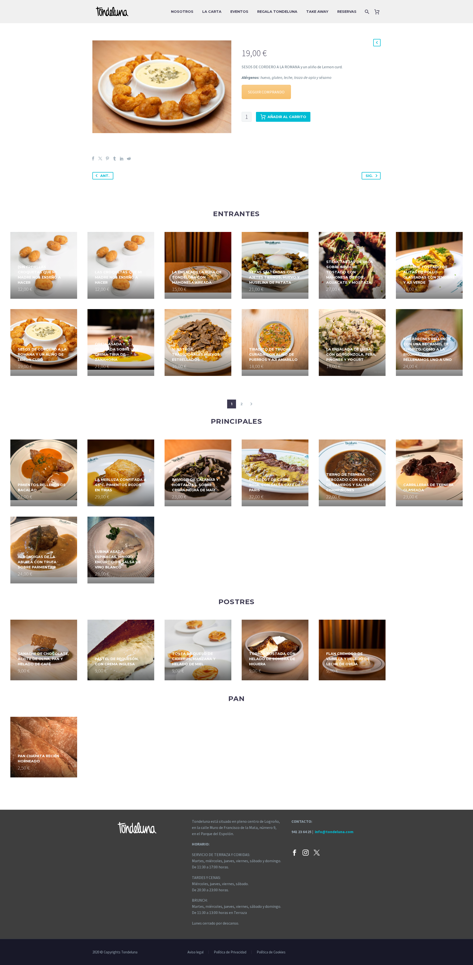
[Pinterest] (107, 158)
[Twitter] (100, 158)
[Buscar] (366, 12)
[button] (377, 42)
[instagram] (306, 853)
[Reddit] (129, 158)
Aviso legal (195, 952)
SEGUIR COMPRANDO (266, 91)
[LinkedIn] (122, 158)
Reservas (346, 11)
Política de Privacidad (230, 952)
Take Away (317, 11)
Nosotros (182, 11)
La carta (211, 11)
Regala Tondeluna (277, 11)
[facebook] (294, 853)
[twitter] (317, 853)
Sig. (369, 176)
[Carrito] (379, 12)
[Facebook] (93, 158)
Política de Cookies (271, 952)
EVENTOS (239, 11)
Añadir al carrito (287, 117)
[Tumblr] (115, 158)
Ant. (104, 176)
